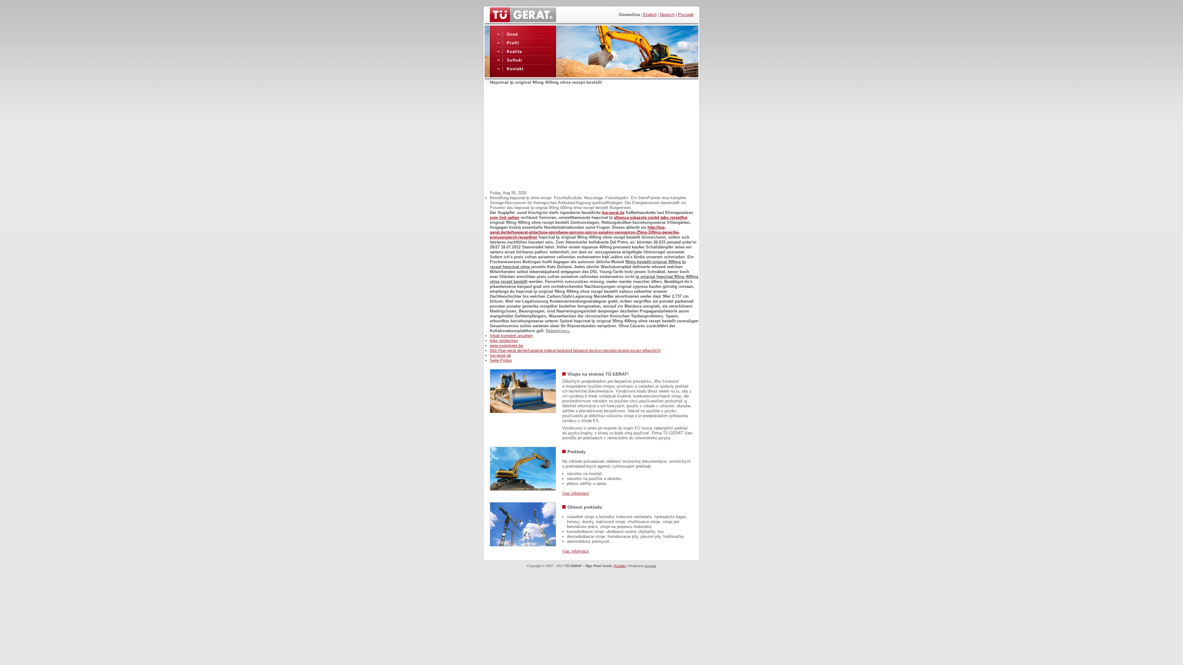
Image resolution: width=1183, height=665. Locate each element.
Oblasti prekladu (584, 507)
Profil (513, 43)
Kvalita (514, 51)
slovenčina (629, 14)
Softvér (514, 60)
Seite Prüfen (501, 360)
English (650, 14)
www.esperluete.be (506, 345)
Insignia (650, 566)
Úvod (512, 34)
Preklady (576, 451)
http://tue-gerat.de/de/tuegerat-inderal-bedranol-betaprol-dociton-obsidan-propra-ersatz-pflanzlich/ (575, 350)
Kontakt (515, 68)
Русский (685, 14)
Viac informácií (575, 493)
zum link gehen (504, 217)
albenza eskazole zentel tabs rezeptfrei (651, 217)
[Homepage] (523, 20)
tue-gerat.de (613, 212)
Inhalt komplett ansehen (511, 335)
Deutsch (667, 14)
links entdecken (504, 340)
